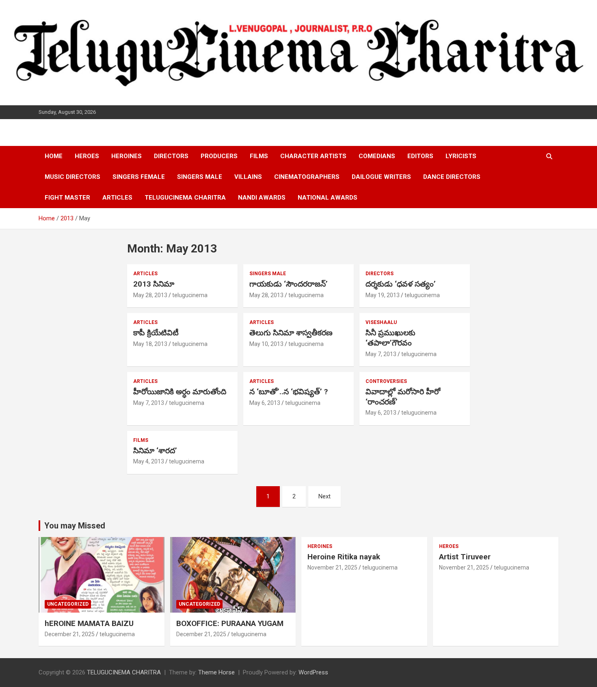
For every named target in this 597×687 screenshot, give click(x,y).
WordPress (313, 672)
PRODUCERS (219, 156)
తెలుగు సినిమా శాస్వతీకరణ (291, 332)
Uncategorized (68, 604)
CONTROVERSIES (386, 381)
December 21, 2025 (70, 634)
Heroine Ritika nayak (343, 556)
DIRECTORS (171, 156)
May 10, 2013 (266, 344)
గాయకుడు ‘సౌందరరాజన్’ (288, 284)
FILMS (259, 156)
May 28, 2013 (150, 295)
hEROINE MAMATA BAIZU (89, 623)
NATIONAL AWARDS (327, 197)
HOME (54, 156)
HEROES (87, 156)
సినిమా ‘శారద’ (155, 450)
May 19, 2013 (383, 295)
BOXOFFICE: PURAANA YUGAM (229, 623)
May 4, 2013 (148, 461)
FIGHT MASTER (67, 197)
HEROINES (126, 156)
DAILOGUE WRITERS (381, 176)
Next (324, 496)
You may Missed (74, 525)
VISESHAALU (381, 322)
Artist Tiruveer (465, 556)
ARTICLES (117, 197)
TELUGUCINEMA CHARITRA (185, 197)
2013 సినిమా (153, 284)
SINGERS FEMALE (138, 176)
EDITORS (420, 156)
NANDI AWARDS (262, 197)
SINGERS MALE (199, 176)
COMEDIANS (377, 156)
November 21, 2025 (332, 567)
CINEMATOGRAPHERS (307, 176)
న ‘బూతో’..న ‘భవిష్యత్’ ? (288, 391)
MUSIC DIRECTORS (72, 176)
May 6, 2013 (264, 403)
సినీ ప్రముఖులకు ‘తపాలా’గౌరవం (390, 338)
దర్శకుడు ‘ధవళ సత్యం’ (401, 284)
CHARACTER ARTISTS (313, 156)
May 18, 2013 (150, 344)
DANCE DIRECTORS (451, 176)
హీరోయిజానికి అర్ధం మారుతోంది (179, 391)
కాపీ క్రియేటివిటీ (156, 332)
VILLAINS (248, 176)
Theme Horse (216, 672)
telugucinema (190, 295)
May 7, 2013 (381, 354)
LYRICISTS (461, 156)
